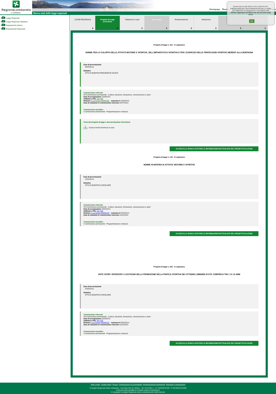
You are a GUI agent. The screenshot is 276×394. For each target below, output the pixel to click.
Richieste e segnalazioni (175, 385)
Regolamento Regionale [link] (15, 29)
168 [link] (101, 99)
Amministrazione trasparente (154, 385)
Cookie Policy (106, 385)
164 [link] (98, 211)
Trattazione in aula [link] (132, 20)
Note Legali (95, 385)
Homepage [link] (214, 9)
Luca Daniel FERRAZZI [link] (100, 101)
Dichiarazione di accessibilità (130, 385)
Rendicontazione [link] (181, 20)
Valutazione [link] (206, 20)
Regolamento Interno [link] (14, 25)
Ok (252, 21)
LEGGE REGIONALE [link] (83, 20)
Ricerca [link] (225, 9)
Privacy (115, 385)
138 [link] (98, 99)
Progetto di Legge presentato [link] (107, 21)
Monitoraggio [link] (157, 20)
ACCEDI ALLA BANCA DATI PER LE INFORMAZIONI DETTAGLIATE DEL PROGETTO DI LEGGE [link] (214, 149)
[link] (16, 14)
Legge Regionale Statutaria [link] (17, 22)
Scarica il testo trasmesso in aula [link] (101, 128)
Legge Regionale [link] (13, 18)
